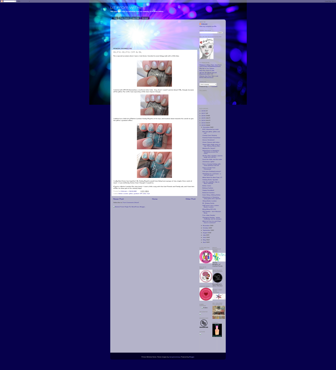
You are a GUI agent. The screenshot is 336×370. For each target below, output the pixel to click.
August (205, 232)
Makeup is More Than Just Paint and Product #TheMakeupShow (210, 65)
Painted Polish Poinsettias (211, 137)
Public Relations (124, 18)
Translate (214, 86)
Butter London (123, 193)
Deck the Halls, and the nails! (212, 159)
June (204, 237)
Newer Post (118, 199)
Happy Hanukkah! (208, 190)
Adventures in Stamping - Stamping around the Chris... (211, 152)
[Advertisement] (154, 33)
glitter (131, 193)
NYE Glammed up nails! (210, 129)
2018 (203, 111)
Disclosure (145, 18)
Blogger (191, 357)
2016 (203, 115)
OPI (141, 193)
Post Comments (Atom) (131, 202)
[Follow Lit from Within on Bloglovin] (207, 58)
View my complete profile (208, 26)
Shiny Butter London (209, 201)
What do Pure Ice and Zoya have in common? (211, 221)
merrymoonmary (174, 357)
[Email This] (141, 191)
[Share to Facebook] (146, 191)
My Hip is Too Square (207, 68)
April (204, 242)
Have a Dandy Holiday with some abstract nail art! (211, 164)
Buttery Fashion (207, 188)
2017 (203, 113)
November (206, 225)
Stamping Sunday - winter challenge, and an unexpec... (212, 218)
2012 (203, 125)
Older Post (191, 199)
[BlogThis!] (143, 191)
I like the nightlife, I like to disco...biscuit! (210, 182)
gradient (136, 193)
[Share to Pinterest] (148, 191)
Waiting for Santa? (208, 148)
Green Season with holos (210, 142)
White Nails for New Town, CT (212, 177)
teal (148, 193)
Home (115, 18)
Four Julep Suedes (208, 215)
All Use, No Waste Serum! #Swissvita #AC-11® (208, 73)
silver (144, 193)
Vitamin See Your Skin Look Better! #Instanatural (209, 76)
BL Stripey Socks (208, 203)
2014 (203, 120)
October (206, 228)
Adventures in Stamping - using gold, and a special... (211, 197)
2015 (203, 118)
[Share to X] (145, 191)
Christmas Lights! (208, 161)
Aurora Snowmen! (208, 140)
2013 (203, 123)
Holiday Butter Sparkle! (210, 179)
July (204, 235)
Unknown (204, 24)
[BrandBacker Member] (204, 327)
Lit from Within (127, 7)
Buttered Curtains (208, 192)
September (207, 230)
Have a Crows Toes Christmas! (208, 168)
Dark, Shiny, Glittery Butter (211, 195)
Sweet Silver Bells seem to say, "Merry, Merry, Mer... (211, 145)
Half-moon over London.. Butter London (210, 206)
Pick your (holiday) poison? (211, 171)
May (204, 240)
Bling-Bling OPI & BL (209, 209)
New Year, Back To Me (207, 70)
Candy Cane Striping (209, 135)
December (206, 127)
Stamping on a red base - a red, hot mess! (211, 174)
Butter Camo (206, 185)
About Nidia (135, 18)
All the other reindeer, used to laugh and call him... (212, 156)
